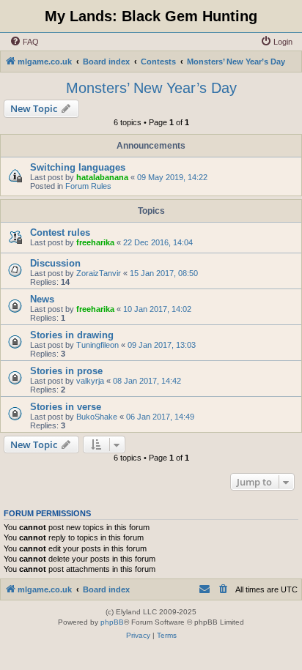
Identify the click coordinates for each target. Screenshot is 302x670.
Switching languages (77, 167)
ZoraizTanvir (98, 273)
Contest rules (60, 232)
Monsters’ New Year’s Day (151, 88)
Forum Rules (88, 186)
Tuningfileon (97, 344)
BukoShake (96, 416)
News (42, 299)
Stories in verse (65, 406)
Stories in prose (66, 370)
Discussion (55, 263)
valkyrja (90, 380)
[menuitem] (24, 42)
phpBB (112, 622)
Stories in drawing (72, 335)
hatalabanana (102, 177)
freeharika (95, 242)
